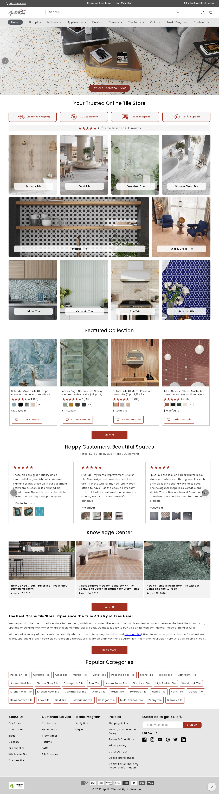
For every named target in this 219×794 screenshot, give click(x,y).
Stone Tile (146, 675)
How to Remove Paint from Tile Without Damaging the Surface (173, 587)
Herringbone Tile (82, 700)
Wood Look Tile (191, 683)
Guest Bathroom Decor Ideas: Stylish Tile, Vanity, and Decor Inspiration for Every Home (109, 587)
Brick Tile (43, 700)
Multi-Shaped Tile (131, 700)
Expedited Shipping (38, 116)
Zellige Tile (165, 675)
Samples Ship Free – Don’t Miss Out (109, 3)
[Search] (178, 12)
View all (110, 434)
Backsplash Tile (73, 683)
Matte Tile (117, 691)
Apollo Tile (109, 789)
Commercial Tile (75, 691)
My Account (49, 729)
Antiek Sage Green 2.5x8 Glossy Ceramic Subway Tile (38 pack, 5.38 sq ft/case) (82, 392)
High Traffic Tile (166, 683)
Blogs (12, 735)
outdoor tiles (133, 634)
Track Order (49, 735)
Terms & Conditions (121, 739)
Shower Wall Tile (20, 683)
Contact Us (16, 729)
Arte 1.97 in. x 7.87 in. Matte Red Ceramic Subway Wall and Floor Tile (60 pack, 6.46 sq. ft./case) (184, 392)
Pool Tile (94, 683)
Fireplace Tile (141, 683)
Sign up (192, 725)
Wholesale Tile (18, 754)
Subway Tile (175, 700)
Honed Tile (159, 691)
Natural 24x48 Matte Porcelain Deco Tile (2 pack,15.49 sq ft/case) (132, 392)
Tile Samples (50, 754)
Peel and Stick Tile (123, 675)
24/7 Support (192, 116)
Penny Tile (155, 700)
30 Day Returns (89, 116)
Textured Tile (138, 691)
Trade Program (140, 116)
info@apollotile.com (201, 3)
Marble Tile (80, 675)
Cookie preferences (121, 758)
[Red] (166, 404)
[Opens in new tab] (16, 788)
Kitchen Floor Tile (48, 691)
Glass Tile (61, 675)
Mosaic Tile (196, 691)
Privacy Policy (117, 745)
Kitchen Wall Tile (21, 691)
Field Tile (60, 700)
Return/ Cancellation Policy (122, 731)
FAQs (45, 748)
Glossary (14, 742)
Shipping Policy (118, 723)
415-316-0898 (17, 3)
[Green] (14, 404)
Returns (47, 742)
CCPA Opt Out (118, 751)
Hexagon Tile (106, 700)
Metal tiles (99, 675)
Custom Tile (16, 760)
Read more (109, 650)
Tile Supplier (16, 748)
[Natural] (116, 404)
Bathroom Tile (187, 675)
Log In (79, 729)
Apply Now (81, 723)
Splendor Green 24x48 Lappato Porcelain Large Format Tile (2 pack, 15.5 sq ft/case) (31, 392)
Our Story (15, 723)
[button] (210, 12)
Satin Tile (177, 691)
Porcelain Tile (19, 675)
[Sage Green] (65, 404)
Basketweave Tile (21, 700)
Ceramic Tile (41, 675)
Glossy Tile (99, 691)
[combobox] (114, 12)
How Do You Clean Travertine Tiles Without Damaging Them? (40, 587)
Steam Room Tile (116, 683)
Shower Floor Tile (47, 683)
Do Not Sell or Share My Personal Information (124, 765)
